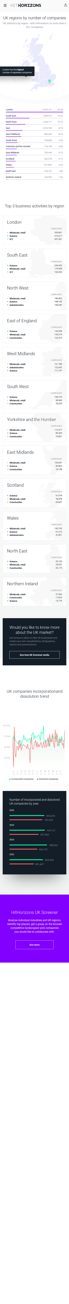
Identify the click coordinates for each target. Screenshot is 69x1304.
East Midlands (12, 152)
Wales (9, 165)
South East (11, 116)
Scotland (10, 159)
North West (11, 122)
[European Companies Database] (26, 5)
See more (34, 944)
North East (11, 171)
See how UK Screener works (34, 655)
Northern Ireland (13, 177)
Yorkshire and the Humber (18, 146)
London (9, 109)
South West (11, 140)
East (8, 128)
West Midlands (13, 134)
